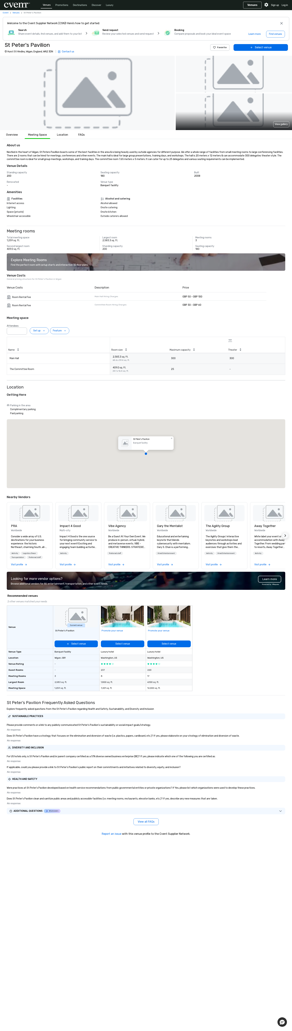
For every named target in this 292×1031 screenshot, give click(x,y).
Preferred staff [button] (35, 557)
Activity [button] (15, 553)
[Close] (281, 23)
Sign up (275, 5)
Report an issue (111, 833)
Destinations (80, 5)
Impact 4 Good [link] (70, 526)
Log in (285, 5)
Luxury (109, 5)
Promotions (61, 5)
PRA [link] (14, 526)
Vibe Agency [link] (117, 526)
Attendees (13, 325)
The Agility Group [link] (218, 526)
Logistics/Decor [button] (29, 553)
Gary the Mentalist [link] (170, 526)
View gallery (281, 124)
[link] (30, 513)
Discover (96, 5)
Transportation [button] (18, 557)
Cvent (5, 12)
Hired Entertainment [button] (166, 553)
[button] (87, 93)
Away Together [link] (265, 526)
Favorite (222, 47)
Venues (47, 5)
